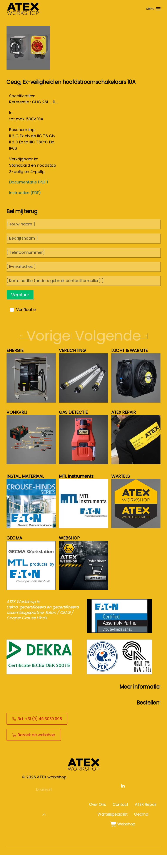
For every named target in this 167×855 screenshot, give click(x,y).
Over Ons (97, 804)
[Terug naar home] (23, 8)
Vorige (48, 336)
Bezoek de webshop (36, 734)
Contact (120, 804)
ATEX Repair (146, 804)
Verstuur (20, 295)
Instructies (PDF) (25, 192)
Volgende (108, 336)
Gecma (141, 814)
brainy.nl (44, 789)
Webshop (122, 824)
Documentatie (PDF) (28, 182)
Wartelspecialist (112, 814)
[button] (153, 8)
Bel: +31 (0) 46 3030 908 (40, 718)
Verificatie (26, 309)
